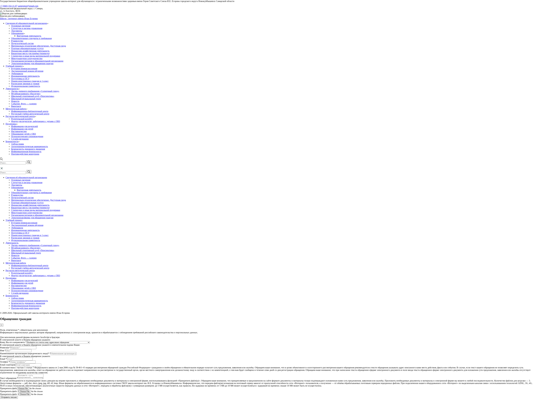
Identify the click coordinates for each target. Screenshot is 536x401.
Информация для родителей (24, 126)
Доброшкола (17, 73)
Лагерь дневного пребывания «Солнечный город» (35, 91)
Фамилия (5, 347)
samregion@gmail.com (28, 6)
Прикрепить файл (8, 388)
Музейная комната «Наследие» (26, 93)
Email (3, 359)
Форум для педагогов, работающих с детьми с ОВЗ (35, 121)
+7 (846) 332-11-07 (8, 6)
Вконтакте (16, 106)
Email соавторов (7, 365)
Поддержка (11, 124)
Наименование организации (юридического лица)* (25, 353)
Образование (17, 33)
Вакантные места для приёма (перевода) (30, 53)
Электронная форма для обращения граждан (32, 63)
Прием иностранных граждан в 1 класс (30, 81)
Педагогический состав (22, 43)
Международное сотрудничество (26, 58)
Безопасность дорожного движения (28, 149)
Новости (15, 101)
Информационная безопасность (26, 151)
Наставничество (19, 131)
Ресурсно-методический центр (20, 116)
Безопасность (12, 141)
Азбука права (17, 144)
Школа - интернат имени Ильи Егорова (19, 18)
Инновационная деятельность (25, 76)
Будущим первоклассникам (24, 68)
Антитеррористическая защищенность (29, 146)
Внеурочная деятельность (29, 36)
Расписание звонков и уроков (25, 83)
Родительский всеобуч (22, 119)
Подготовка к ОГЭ (20, 78)
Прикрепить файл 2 (9, 391)
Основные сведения (20, 26)
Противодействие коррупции (25, 154)
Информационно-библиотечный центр (29, 111)
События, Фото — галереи (24, 104)
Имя (3, 350)
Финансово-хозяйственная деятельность (30, 51)
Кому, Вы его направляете (13, 342)
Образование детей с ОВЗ (23, 134)
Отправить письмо (9, 397)
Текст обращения (9, 378)
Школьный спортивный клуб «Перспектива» (32, 96)
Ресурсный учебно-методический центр (30, 114)
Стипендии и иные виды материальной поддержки (35, 56)
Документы (16, 31)
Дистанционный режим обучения (27, 71)
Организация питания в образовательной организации (37, 61)
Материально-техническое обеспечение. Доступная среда (38, 46)
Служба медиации (20, 139)
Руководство (17, 41)
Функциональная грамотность (25, 86)
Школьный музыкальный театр (26, 98)
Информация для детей (22, 129)
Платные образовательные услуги (27, 48)
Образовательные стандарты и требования (31, 38)
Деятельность (12, 88)
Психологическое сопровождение (27, 136)
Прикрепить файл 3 (9, 394)
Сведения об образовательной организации (26, 23)
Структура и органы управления (26, 28)
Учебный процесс (14, 66)
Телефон (5, 362)
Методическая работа (16, 109)
